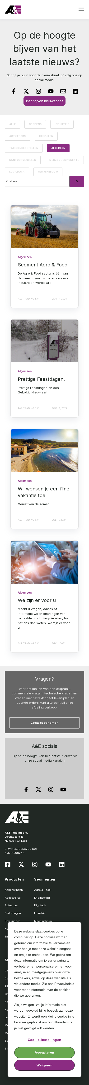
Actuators (17, 136)
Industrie (62, 124)
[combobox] (37, 181)
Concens (35, 124)
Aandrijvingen (14, 889)
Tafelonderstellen (23, 148)
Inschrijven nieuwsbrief (44, 101)
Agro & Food (42, 889)
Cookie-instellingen (44, 1040)
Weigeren (44, 1065)
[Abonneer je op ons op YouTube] (51, 91)
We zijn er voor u (37, 600)
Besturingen (12, 921)
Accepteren (44, 1052)
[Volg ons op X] (26, 91)
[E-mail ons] (63, 91)
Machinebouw (48, 171)
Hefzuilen (46, 136)
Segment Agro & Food (42, 265)
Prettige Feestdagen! (41, 379)
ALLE (12, 124)
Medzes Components (64, 160)
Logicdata (17, 171)
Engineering (42, 897)
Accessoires (12, 897)
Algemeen (58, 148)
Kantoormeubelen (22, 160)
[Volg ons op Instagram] (38, 91)
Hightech (40, 905)
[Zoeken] (77, 181)
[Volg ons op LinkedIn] (75, 91)
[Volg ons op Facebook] (14, 91)
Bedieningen (13, 913)
